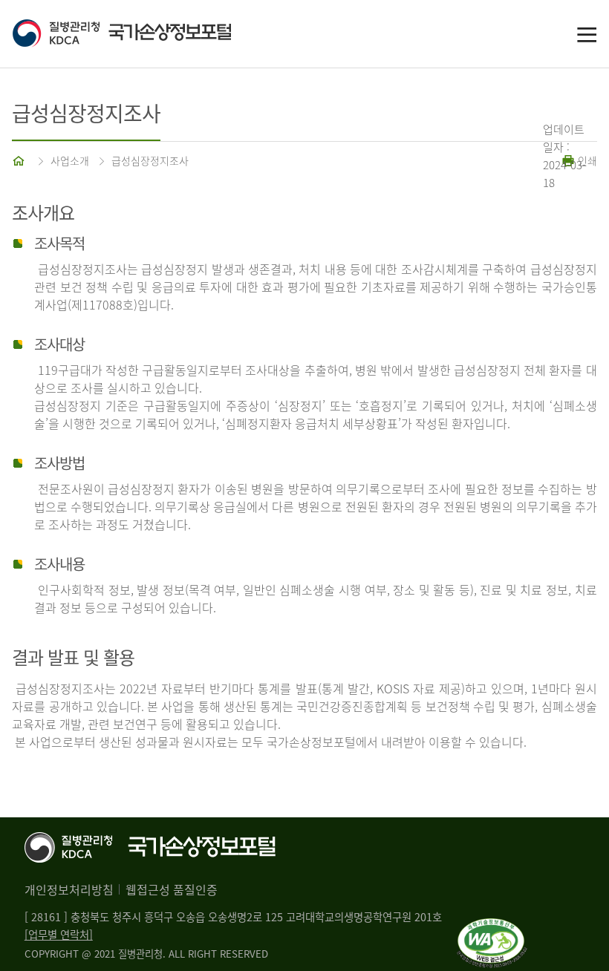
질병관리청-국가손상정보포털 (158, 34)
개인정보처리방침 (69, 889)
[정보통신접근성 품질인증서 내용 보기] (492, 927)
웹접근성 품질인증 (172, 889)
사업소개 (70, 160)
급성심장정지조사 (150, 160)
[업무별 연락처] (59, 934)
